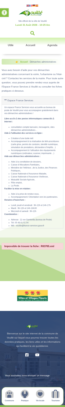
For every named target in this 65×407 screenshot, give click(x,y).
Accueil (30, 45)
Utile (11, 45)
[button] (4, 12)
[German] (34, 5)
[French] (31, 5)
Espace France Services (20, 100)
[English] (28, 5)
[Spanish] (37, 5)
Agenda (52, 45)
